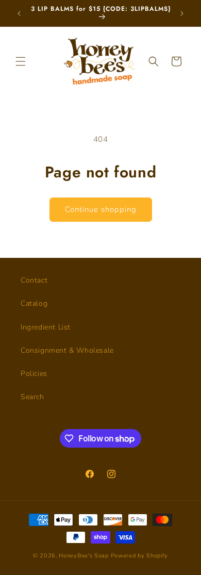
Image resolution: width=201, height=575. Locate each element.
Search (32, 397)
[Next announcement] (182, 13)
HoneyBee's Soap (84, 556)
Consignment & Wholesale (67, 350)
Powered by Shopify (140, 556)
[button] (20, 61)
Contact (34, 280)
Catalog (34, 303)
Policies (34, 374)
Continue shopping (101, 209)
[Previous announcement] (19, 13)
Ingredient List (46, 327)
